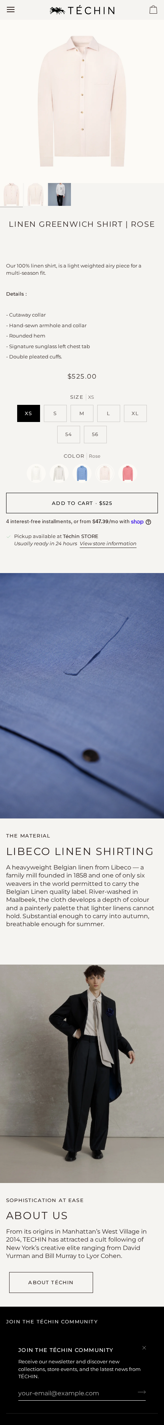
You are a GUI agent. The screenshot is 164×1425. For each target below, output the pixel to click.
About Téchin (51, 1282)
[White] (38, 475)
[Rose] (106, 475)
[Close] (147, 1347)
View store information (108, 543)
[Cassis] (127, 475)
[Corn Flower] (83, 475)
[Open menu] (17, 9)
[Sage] (61, 475)
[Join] (139, 1392)
